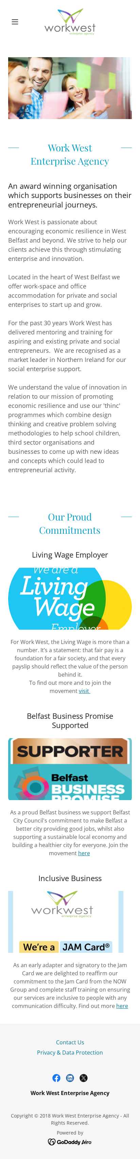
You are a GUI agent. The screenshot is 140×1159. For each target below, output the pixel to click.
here (84, 853)
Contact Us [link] (70, 1042)
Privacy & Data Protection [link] (70, 1052)
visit (84, 691)
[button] (17, 22)
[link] (70, 21)
